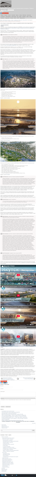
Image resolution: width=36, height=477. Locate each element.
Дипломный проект (4, 469)
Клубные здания (5, 445)
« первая (3, 421)
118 (18, 421)
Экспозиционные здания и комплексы (8, 444)
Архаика (30, 16)
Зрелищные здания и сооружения (8, 442)
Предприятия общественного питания (8, 447)
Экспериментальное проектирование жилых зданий (10, 456)
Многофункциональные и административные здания (10, 441)
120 (22, 421)
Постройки (3, 468)
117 (16, 421)
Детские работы (4, 471)
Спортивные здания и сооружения (8, 449)
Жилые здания (14, 16)
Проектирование (8, 16)
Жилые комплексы (5, 455)
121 (23, 421)
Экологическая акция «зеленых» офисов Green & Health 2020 (11, 412)
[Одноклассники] (2, 382)
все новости (34, 423)
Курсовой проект (4, 470)
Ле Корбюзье (3, 16)
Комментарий (2, 391)
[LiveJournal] (5, 382)
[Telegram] (7, 382)
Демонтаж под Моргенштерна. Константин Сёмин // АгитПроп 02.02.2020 (12, 414)
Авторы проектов (4, 425)
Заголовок (1, 388)
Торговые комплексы (6, 443)
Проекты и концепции (5, 436)
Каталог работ (4, 424)
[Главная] (5, 3)
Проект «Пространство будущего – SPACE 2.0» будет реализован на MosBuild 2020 (14, 415)
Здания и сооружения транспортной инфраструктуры (11, 450)
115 (12, 421)
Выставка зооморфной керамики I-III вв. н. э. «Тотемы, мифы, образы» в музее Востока (14, 417)
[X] (4, 382)
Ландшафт (24, 16)
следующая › (32, 421)
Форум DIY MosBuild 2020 (5, 419)
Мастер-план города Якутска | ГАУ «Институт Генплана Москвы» (28, 378)
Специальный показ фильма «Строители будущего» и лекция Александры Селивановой (14, 418)
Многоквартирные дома (6, 454)
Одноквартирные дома (6, 453)
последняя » (18, 422)
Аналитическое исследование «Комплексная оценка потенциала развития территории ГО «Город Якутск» (9, 379)
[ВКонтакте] (0, 382)
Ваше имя (1, 385)
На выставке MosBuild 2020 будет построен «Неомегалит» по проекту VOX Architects (14, 416)
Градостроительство (5, 457)
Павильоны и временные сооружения (8, 451)
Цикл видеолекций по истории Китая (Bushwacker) (9, 413)
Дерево (20, 16)
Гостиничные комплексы (6, 446)
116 (14, 421)
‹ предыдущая (8, 421)
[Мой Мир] (3, 382)
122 (25, 421)
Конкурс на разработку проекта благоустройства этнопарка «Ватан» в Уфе (12, 420)
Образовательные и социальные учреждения (9, 448)
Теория (27, 16)
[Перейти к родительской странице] (18, 378)
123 (27, 421)
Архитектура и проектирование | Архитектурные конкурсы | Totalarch (17, 8)
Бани (17, 16)
